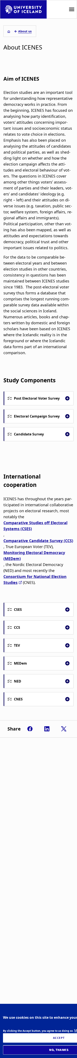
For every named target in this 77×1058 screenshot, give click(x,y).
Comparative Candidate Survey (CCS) (38, 540)
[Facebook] (30, 728)
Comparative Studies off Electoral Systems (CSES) (35, 525)
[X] (63, 728)
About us (25, 31)
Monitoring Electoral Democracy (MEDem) (34, 555)
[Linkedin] (46, 728)
